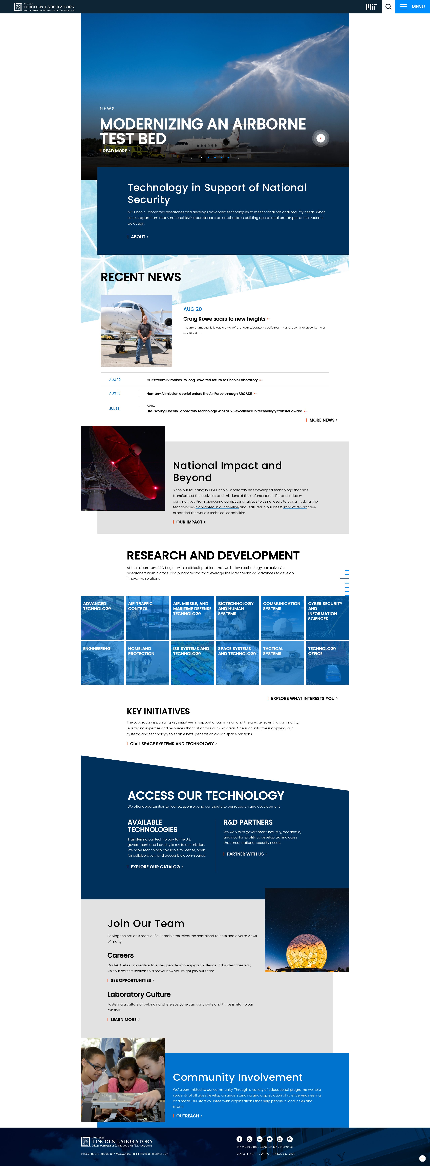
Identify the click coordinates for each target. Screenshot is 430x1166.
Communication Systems (281, 606)
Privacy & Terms (285, 1154)
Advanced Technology (97, 606)
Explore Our (155, 867)
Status (241, 1154)
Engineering (97, 648)
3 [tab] (215, 157)
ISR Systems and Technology (191, 651)
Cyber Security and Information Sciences (325, 611)
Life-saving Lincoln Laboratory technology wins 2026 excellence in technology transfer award (224, 411)
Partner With (245, 854)
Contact (265, 1154)
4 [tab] (221, 157)
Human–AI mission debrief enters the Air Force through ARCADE (199, 393)
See (131, 980)
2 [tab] (208, 157)
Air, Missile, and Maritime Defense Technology (192, 609)
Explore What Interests (303, 698)
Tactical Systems (273, 651)
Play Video (320, 138)
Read (115, 151)
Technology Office (322, 651)
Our (189, 522)
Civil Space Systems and (172, 744)
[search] (388, 6)
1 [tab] (201, 157)
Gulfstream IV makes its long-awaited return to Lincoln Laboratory (202, 380)
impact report (295, 507)
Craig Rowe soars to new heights (224, 318)
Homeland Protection (141, 651)
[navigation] (412, 6)
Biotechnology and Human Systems (236, 609)
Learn (124, 1019)
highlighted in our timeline (217, 507)
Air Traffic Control (140, 606)
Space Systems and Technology (237, 651)
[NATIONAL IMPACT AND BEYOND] (344, 579)
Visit (252, 1154)
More (322, 420)
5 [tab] (228, 157)
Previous (191, 157)
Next (238, 157)
